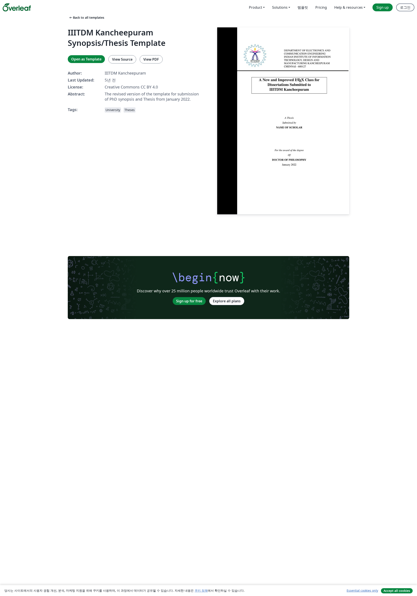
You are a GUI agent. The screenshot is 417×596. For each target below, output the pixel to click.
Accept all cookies (397, 591)
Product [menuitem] (255, 7)
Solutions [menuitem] (280, 7)
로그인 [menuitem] (405, 7)
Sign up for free (189, 301)
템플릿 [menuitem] (303, 7)
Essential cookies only (362, 590)
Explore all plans (227, 301)
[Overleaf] (17, 7)
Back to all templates (86, 17)
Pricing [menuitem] (321, 7)
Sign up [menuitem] (382, 7)
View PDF (151, 59)
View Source (122, 59)
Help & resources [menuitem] (348, 7)
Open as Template (86, 59)
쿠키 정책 (201, 590)
